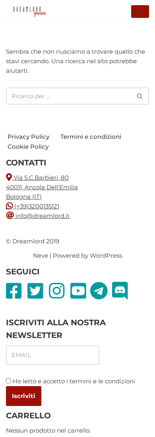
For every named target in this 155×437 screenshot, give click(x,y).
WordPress (106, 255)
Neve (40, 255)
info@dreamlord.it (42, 215)
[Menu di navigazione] (140, 11)
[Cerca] (140, 96)
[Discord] (122, 291)
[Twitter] (37, 291)
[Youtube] (80, 291)
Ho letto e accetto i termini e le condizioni (74, 381)
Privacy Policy (28, 136)
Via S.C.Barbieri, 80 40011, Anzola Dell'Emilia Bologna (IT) (42, 187)
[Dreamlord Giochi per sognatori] (30, 11)
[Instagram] (59, 291)
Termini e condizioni (90, 136)
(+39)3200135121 (36, 206)
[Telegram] (101, 291)
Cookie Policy (28, 146)
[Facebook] (16, 291)
